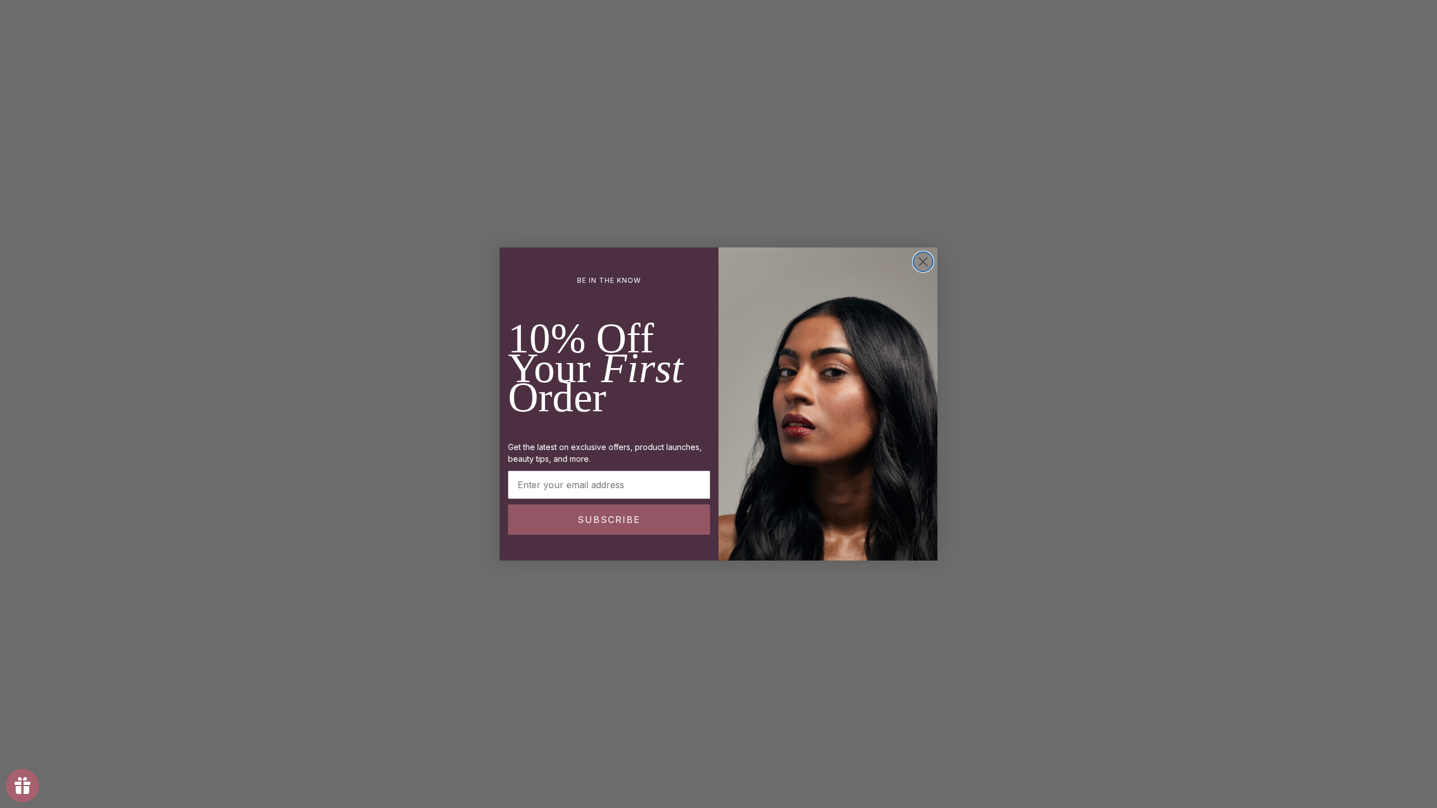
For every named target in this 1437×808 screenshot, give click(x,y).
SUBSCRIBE (609, 519)
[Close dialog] (923, 262)
